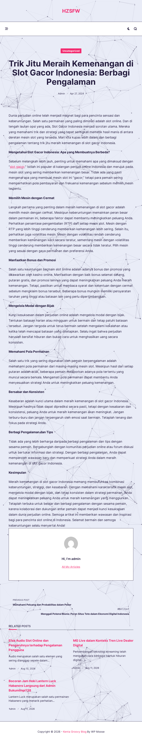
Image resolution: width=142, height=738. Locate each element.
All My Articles (71, 566)
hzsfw (71, 11)
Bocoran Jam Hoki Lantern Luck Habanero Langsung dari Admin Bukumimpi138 (32, 685)
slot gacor (17, 167)
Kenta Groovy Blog (74, 731)
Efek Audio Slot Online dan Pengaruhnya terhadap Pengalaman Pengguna (35, 645)
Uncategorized (71, 50)
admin (61, 93)
